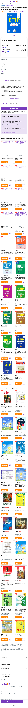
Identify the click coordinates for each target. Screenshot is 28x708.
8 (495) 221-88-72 (5, 674)
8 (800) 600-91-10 (5, 672)
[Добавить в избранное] (10, 162)
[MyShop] (5, 684)
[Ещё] (25, 701)
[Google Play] (12, 694)
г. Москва (24, 43)
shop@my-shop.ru (5, 676)
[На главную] (14, 2)
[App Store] (4, 694)
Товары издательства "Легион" (11, 138)
